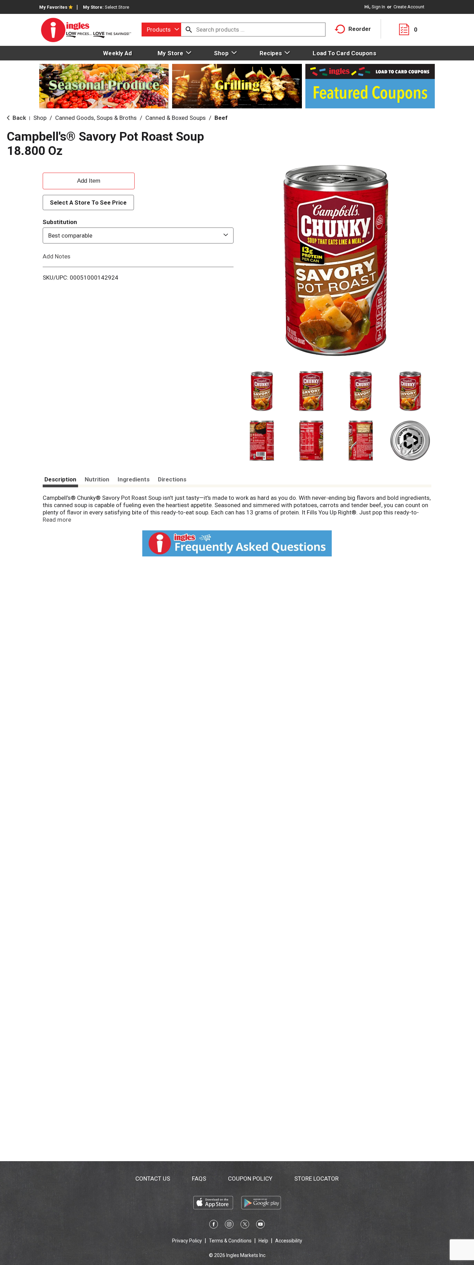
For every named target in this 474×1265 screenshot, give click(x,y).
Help (263, 1240)
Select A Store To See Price (88, 202)
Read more (57, 519)
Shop (39, 117)
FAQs (199, 1178)
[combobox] (161, 29)
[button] (261, 391)
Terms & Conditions (230, 1240)
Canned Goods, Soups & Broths (96, 117)
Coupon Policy (250, 1178)
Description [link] (60, 479)
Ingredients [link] (134, 479)
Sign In (378, 6)
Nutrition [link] (97, 479)
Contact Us (152, 1178)
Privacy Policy (187, 1240)
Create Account (408, 6)
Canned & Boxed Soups (175, 117)
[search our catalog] (188, 29)
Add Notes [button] (56, 256)
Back (18, 117)
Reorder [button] (359, 28)
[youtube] (260, 1225)
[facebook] (213, 1225)
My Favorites (53, 7)
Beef (221, 117)
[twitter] (244, 1225)
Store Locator (316, 1178)
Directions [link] (172, 479)
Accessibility (288, 1240)
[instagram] (229, 1225)
